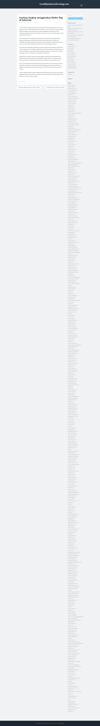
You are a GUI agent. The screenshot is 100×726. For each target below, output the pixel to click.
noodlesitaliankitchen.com (73, 131)
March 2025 (70, 61)
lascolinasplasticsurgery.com (73, 587)
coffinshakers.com (71, 403)
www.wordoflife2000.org (72, 220)
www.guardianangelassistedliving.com (75, 643)
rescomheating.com (72, 701)
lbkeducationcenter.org (72, 295)
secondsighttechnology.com (73, 263)
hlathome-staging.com (72, 268)
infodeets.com (70, 94)
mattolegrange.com (72, 429)
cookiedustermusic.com (72, 462)
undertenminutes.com (72, 103)
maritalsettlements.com (72, 442)
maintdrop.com (71, 146)
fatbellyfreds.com (71, 633)
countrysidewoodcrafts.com (73, 123)
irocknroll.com (71, 219)
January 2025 (70, 64)
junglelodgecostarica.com (73, 431)
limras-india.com (71, 86)
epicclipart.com (71, 143)
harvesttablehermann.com (73, 189)
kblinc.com (70, 239)
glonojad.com (70, 388)
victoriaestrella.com (72, 475)
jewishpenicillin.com (72, 280)
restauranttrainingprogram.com (74, 277)
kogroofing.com (71, 151)
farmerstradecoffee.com (72, 530)
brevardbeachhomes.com (73, 197)
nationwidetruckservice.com (73, 471)
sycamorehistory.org (72, 613)
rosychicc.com (70, 316)
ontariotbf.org (70, 126)
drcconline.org (71, 484)
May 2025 (70, 58)
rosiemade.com (71, 244)
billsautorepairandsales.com (73, 649)
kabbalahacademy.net (72, 257)
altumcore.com (71, 509)
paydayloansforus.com (72, 118)
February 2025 (71, 63)
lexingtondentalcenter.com (73, 272)
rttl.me (69, 699)
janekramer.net (71, 418)
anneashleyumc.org (72, 570)
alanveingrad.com (71, 437)
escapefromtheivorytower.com (74, 199)
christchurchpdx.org (72, 368)
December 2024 (71, 66)
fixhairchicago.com (71, 497)
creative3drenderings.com (73, 528)
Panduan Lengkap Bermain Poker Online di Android (29, 87)
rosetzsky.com (70, 386)
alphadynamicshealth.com (73, 669)
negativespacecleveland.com (73, 451)
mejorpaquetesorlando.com (73, 250)
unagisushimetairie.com (72, 134)
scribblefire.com (71, 302)
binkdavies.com (71, 366)
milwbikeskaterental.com (73, 444)
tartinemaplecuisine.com (73, 416)
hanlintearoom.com (72, 673)
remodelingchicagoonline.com (74, 591)
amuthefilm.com (71, 373)
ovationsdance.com (71, 288)
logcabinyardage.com (72, 532)
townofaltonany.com (72, 447)
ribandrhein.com (71, 290)
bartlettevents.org (71, 171)
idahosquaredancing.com (73, 222)
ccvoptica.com (70, 598)
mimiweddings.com (72, 702)
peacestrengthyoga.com (72, 560)
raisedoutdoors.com (72, 214)
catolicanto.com (71, 293)
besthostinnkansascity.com (73, 704)
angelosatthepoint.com (72, 490)
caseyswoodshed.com (72, 495)
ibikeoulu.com (70, 401)
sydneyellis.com (71, 273)
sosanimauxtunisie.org (72, 149)
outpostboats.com (71, 318)
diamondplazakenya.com (73, 646)
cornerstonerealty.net (72, 615)
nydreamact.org (71, 133)
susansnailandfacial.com (72, 548)
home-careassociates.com (73, 305)
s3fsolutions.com (71, 196)
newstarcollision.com (72, 260)
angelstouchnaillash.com (73, 255)
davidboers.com (71, 533)
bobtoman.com (71, 147)
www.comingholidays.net (73, 336)
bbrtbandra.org (71, 139)
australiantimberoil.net (72, 184)
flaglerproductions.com (72, 360)
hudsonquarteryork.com (72, 636)
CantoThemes (61, 723)
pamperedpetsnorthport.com (73, 242)
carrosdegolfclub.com (72, 191)
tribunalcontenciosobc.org (73, 351)
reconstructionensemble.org (73, 464)
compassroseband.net (72, 507)
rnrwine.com (70, 684)
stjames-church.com (72, 391)
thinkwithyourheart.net (72, 215)
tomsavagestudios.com (72, 282)
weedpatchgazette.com (72, 237)
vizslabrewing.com (71, 232)
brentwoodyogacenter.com (73, 593)
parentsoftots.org (71, 527)
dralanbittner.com (71, 234)
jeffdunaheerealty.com (72, 558)
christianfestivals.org (72, 432)
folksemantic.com (71, 225)
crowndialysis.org (71, 275)
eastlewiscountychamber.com (73, 350)
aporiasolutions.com (72, 517)
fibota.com (70, 638)
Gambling (38, 22)
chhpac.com (70, 694)
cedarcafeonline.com (72, 99)
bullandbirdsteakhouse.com (73, 585)
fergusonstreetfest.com (72, 654)
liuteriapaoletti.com (72, 452)
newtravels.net (71, 116)
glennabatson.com (71, 356)
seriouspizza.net (71, 505)
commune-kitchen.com (72, 371)
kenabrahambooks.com (72, 369)
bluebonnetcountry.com (72, 141)
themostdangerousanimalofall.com (75, 345)
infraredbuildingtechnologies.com (74, 187)
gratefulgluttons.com (72, 323)
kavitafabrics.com (71, 466)
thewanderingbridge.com (73, 408)
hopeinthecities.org (72, 321)
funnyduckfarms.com (72, 674)
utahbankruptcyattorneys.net (73, 217)
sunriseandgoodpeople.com (73, 454)
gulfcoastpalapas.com (72, 520)
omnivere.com (70, 104)
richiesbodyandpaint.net (72, 90)
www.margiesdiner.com (72, 580)
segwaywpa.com (71, 519)
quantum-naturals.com (72, 651)
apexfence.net (70, 711)
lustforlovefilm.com (71, 374)
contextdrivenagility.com (72, 399)
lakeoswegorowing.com (72, 686)
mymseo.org (70, 693)
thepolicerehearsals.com (72, 346)
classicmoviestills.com (72, 330)
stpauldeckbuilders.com (72, 573)
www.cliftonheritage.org (72, 588)
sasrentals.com (71, 262)
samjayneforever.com (72, 656)
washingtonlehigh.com (72, 600)
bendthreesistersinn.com (73, 457)
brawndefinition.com (72, 361)
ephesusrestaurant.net (72, 630)
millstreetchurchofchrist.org (73, 664)
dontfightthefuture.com (72, 206)
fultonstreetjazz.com (72, 169)
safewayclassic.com (71, 121)
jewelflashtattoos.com (72, 136)
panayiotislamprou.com (72, 157)
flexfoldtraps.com (71, 563)
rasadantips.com (71, 106)
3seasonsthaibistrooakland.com (74, 300)
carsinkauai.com (71, 663)
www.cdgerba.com (71, 640)
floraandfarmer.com (72, 194)
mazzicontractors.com (72, 626)
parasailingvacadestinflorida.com (74, 666)
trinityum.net (70, 625)
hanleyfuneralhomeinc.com (73, 249)
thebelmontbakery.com (72, 119)
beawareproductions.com (73, 398)
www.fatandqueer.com (72, 568)
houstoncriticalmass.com (73, 343)
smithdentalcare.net (72, 706)
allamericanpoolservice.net (73, 278)
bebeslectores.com (71, 182)
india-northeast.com (72, 202)
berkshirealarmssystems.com (73, 230)
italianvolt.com (71, 229)
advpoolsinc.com (71, 489)
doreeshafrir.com (71, 394)
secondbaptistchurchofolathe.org (74, 691)
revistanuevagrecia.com (72, 389)
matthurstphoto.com (72, 658)
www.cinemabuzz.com (72, 608)
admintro (30, 22)
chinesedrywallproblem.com (73, 456)
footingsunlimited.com (72, 575)
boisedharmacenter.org (72, 310)
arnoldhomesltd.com (72, 207)
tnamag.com (70, 512)
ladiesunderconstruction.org (73, 181)
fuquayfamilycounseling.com (73, 688)
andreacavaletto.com (72, 307)
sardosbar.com (71, 227)
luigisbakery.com (71, 601)
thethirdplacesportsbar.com (73, 628)
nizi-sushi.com (70, 419)
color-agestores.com (72, 312)
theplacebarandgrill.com (72, 485)
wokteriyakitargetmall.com (73, 270)
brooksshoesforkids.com (73, 514)
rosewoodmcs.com (71, 611)
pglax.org (70, 449)
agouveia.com (70, 689)
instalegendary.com (72, 128)
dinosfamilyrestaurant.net (73, 186)
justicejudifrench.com (72, 406)
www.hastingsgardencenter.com (74, 620)
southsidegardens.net (72, 623)
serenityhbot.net (71, 545)
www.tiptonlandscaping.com (73, 595)
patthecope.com (71, 502)
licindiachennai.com (72, 91)
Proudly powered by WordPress (43, 723)
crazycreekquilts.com (72, 365)
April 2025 (70, 59)
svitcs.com (70, 504)
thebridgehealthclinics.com (73, 522)
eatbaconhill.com (71, 111)
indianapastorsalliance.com (73, 492)
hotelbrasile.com (71, 167)
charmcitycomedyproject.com (73, 396)
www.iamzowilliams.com (72, 618)
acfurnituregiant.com (72, 101)
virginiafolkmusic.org (72, 287)
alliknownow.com (71, 348)
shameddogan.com (71, 525)
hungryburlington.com (72, 413)
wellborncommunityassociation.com (75, 162)
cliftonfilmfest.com (71, 210)
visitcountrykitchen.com (72, 434)
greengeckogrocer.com (72, 267)
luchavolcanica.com (72, 467)
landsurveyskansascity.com (73, 572)
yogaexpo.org (70, 303)
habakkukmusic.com (72, 542)
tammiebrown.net (71, 424)
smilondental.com (71, 259)
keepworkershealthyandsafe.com (74, 129)
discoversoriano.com (72, 333)
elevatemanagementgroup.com (74, 678)
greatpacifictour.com (72, 474)
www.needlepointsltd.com (73, 583)
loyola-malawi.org (71, 315)
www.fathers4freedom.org (73, 553)
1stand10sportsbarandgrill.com (74, 252)
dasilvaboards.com (71, 355)
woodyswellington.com (72, 631)
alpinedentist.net (71, 153)
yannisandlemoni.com (72, 235)
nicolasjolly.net (71, 376)
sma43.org (70, 590)
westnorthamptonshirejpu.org (74, 166)
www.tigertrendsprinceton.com (74, 552)
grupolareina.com (71, 174)
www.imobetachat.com (72, 535)
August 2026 (70, 46)
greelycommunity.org (72, 383)
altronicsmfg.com (71, 109)
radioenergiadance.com (72, 154)
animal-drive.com (71, 510)
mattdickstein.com (71, 537)
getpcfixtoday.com (71, 138)
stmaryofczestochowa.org (73, 404)
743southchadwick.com (72, 201)
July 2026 (70, 48)
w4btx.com (70, 254)
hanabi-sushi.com (71, 603)
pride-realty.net (71, 668)
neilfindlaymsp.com (72, 480)
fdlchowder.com (71, 582)
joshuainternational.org (72, 547)
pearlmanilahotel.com (72, 144)
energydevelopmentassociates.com (75, 192)
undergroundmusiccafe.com (73, 707)
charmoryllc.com (71, 340)
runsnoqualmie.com (72, 577)
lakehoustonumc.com (72, 540)
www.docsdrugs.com (72, 578)
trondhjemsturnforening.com (54, 4)
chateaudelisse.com (72, 161)
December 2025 (71, 56)
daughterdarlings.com (72, 93)
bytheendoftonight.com (72, 320)
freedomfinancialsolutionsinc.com (74, 562)
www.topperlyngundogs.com (73, 555)
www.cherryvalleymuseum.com (74, 176)
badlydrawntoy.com (72, 538)
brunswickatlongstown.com (73, 414)
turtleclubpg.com (71, 472)
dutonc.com (70, 426)
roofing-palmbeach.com (72, 204)
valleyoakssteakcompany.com (73, 494)
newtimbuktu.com (71, 108)
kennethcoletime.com (72, 411)
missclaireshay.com (71, 85)
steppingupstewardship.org (73, 596)
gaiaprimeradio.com (72, 422)
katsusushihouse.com (72, 381)
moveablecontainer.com (72, 172)
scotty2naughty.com (72, 393)
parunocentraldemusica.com (73, 641)
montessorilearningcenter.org (74, 653)
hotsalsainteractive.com (72, 96)
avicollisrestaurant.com (72, 482)
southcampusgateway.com (73, 159)
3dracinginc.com (71, 341)
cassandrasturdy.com (72, 326)
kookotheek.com (71, 156)
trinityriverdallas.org (72, 297)
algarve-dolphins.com (72, 436)
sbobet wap (23, 81)
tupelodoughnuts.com (72, 245)
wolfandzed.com (71, 605)
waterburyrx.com (71, 487)
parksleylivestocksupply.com (73, 308)
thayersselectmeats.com (72, 515)
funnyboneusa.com (71, 461)
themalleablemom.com (72, 409)
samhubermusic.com (72, 709)
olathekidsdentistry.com (72, 247)
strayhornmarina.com (72, 358)
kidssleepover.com (71, 114)
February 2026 (71, 53)
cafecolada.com (71, 331)
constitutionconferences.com (73, 500)
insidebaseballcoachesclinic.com (74, 661)
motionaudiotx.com (72, 697)
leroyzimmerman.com (72, 679)
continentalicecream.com (73, 363)
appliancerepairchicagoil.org (73, 124)
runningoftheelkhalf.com (73, 557)
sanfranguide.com (71, 338)
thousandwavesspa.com (72, 477)
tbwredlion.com (71, 648)
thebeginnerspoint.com (72, 335)
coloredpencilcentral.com (73, 209)
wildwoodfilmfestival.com (73, 164)
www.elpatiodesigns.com (73, 635)
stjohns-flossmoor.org (72, 459)
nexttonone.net (71, 543)
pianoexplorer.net (71, 621)
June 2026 (70, 49)
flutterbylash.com (71, 671)
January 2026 (70, 54)
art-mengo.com (71, 421)
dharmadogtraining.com (72, 696)
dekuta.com (70, 606)
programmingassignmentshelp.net (75, 113)
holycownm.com (71, 469)
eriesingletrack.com (72, 240)
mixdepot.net (70, 610)
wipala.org (70, 313)
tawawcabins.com (71, 224)
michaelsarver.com (71, 265)
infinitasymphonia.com (72, 378)
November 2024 (71, 68)
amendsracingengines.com (73, 565)
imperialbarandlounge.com (73, 212)
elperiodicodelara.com (72, 88)
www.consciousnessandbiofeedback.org (76, 616)
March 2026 (70, 51)
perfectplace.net (71, 298)
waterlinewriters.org (72, 524)
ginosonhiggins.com (72, 439)
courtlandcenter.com (72, 479)
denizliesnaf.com (71, 499)
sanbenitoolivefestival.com (73, 328)
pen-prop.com (70, 550)
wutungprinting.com (72, 441)
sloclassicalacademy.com (73, 353)
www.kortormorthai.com (72, 567)
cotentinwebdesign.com (72, 177)
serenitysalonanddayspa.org (73, 98)
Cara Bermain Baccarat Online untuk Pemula (55, 87)
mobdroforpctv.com (72, 325)
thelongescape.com (72, 427)
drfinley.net (70, 681)
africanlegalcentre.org (72, 379)
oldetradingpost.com (72, 179)
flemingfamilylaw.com (72, 683)
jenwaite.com (70, 676)
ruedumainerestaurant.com (73, 384)
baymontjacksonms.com (72, 446)
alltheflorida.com (71, 659)
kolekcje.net (70, 292)
